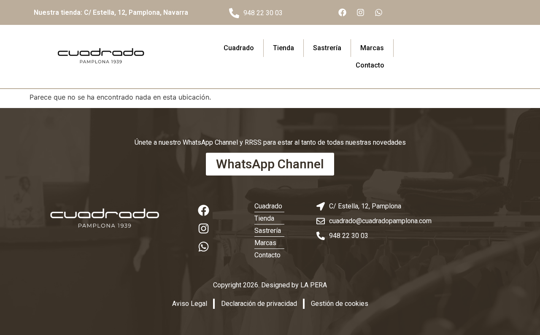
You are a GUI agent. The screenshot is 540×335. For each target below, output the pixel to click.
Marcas (372, 48)
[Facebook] (342, 13)
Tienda (283, 48)
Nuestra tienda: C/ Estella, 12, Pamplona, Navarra (111, 12)
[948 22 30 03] (234, 13)
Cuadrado (239, 48)
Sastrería (327, 48)
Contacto (370, 65)
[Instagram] (360, 13)
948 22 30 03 (263, 13)
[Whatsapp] (378, 13)
